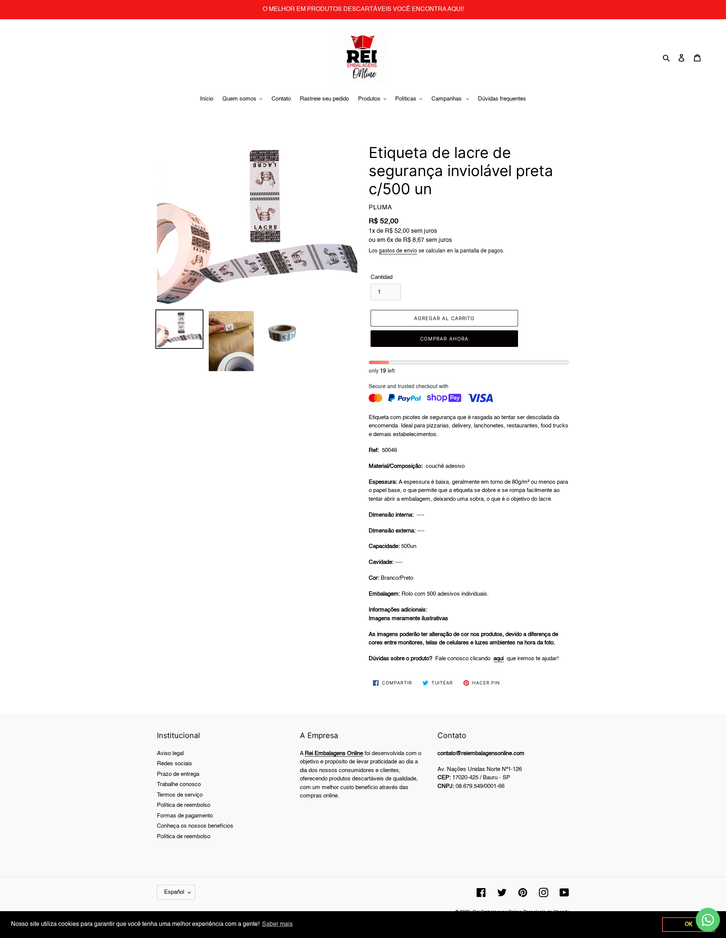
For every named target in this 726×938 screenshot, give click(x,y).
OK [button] (688, 924)
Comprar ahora (444, 339)
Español (174, 892)
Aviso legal (170, 753)
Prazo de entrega (178, 774)
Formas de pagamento (185, 816)
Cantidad (381, 277)
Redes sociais (174, 763)
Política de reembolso (183, 805)
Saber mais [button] (277, 924)
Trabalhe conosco (179, 784)
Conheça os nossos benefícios (195, 826)
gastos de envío (398, 251)
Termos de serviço (180, 795)
